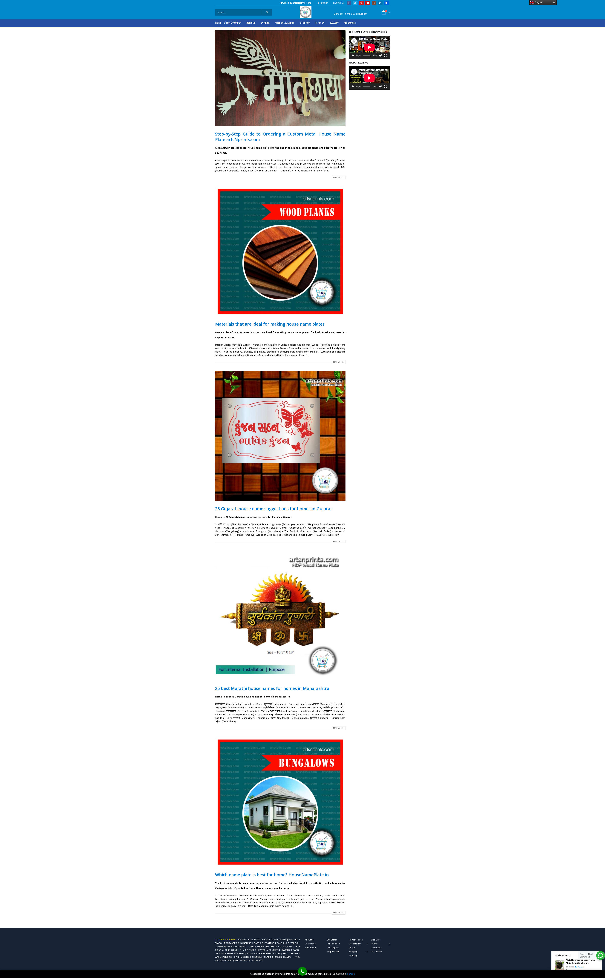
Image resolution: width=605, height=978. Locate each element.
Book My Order (232, 22)
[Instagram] (374, 3)
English (539, 2)
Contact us (310, 943)
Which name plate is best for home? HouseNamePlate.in (272, 875)
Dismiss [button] (350, 973)
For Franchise (333, 943)
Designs (250, 22)
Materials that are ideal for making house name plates (270, 324)
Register (338, 3)
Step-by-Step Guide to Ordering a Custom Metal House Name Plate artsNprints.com (280, 136)
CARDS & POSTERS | (265, 943)
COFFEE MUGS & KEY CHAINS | (232, 946)
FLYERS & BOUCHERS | (270, 950)
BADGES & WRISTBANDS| (275, 939)
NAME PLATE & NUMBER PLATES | (265, 953)
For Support (332, 947)
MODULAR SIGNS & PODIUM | (231, 953)
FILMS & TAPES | (249, 950)
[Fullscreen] (385, 55)
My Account (311, 947)
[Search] (267, 12)
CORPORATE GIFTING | (259, 946)
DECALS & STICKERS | (283, 946)
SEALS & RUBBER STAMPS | (278, 957)
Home (218, 22)
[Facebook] (349, 3)
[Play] (352, 55)
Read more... (338, 177)
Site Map (375, 939)
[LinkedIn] (380, 3)
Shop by (319, 22)
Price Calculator (284, 22)
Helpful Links (333, 951)
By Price (265, 22)
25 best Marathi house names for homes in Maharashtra (272, 688)
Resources (350, 22)
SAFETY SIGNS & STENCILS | (249, 957)
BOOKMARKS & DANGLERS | (239, 943)
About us (309, 939)
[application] (369, 47)
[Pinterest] (361, 3)
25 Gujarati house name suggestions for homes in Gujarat (273, 509)
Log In (324, 3)
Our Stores (332, 939)
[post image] (280, 78)
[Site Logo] (305, 12)
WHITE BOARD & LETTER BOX (248, 960)
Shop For (305, 22)
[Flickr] (386, 3)
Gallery (334, 22)
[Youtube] (367, 3)
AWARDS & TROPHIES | (250, 939)
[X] (355, 3)
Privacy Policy (356, 939)
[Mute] (380, 55)
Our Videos (376, 951)
